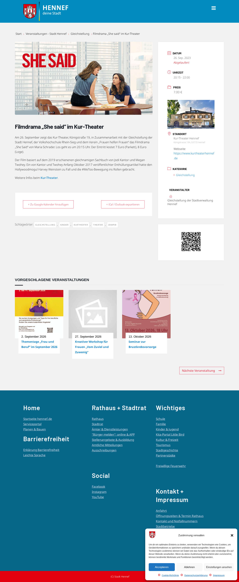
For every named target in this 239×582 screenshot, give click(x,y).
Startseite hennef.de (37, 419)
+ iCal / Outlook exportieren (122, 204)
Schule (160, 419)
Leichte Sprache (34, 455)
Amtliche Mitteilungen (107, 445)
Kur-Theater (49, 178)
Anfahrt (161, 511)
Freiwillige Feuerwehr (171, 466)
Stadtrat (97, 424)
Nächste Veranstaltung (198, 371)
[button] (232, 535)
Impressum (218, 575)
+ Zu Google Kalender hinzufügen (48, 204)
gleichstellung (45, 224)
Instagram (99, 492)
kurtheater (81, 224)
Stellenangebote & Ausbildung (113, 440)
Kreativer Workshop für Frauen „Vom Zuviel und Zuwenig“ (92, 347)
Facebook (98, 487)
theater (98, 224)
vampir (112, 224)
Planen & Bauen (34, 429)
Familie (161, 424)
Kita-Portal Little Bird (170, 434)
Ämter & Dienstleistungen (110, 429)
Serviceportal (32, 424)
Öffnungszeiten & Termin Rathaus (179, 516)
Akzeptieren (161, 567)
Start (19, 34)
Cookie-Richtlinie (170, 575)
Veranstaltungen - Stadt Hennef (46, 34)
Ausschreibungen (104, 450)
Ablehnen (189, 567)
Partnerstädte (165, 455)
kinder (64, 224)
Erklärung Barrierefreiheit (41, 450)
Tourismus (163, 445)
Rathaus (98, 419)
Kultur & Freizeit (167, 440)
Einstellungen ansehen (219, 567)
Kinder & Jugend (167, 429)
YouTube (98, 497)
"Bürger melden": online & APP (113, 434)
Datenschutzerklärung (196, 575)
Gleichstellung (80, 34)
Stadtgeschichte (167, 450)
